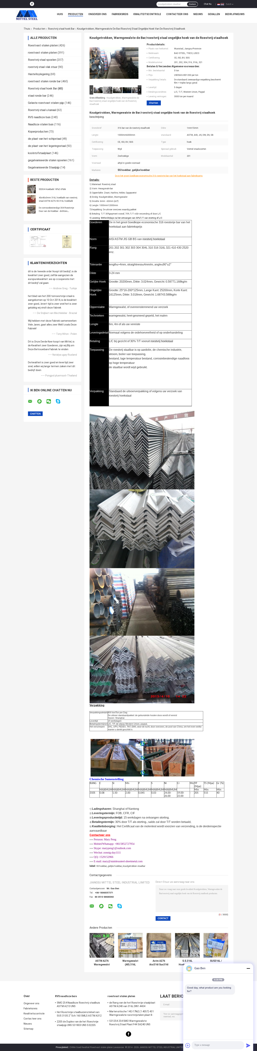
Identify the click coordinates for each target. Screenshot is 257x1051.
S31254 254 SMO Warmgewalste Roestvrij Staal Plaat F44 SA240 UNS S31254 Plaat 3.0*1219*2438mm (130, 1023)
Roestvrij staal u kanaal (42, 110)
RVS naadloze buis (39, 117)
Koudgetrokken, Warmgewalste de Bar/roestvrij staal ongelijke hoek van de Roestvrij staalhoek (114, 101)
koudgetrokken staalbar (134, 866)
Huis (60, 14)
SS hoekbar (101, 866)
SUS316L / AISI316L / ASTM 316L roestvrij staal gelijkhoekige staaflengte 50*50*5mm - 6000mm (215, 962)
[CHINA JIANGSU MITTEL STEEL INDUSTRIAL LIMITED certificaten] (38, 241)
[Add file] (187, 1045)
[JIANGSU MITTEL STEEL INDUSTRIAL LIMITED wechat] (51, 401)
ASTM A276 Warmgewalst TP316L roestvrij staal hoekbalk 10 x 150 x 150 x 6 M (102, 962)
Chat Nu (208, 4)
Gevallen (214, 14)
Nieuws (198, 14)
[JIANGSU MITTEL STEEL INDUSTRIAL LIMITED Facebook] (32, 4)
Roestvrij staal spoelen (42, 59)
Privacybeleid (62, 1047)
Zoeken (192, 4)
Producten (75, 14)
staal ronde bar (37, 95)
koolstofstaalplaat (39, 153)
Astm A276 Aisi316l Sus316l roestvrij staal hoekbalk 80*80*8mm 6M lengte (158, 962)
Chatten (153, 103)
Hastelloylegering (39, 74)
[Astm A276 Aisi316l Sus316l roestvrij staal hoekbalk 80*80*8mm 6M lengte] (159, 945)
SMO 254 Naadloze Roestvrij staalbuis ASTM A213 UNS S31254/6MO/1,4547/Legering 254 (78, 1005)
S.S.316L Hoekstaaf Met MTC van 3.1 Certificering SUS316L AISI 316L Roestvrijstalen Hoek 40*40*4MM (187, 962)
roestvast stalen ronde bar (44, 81)
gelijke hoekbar (115, 866)
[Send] (248, 1045)
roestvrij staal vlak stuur (42, 67)
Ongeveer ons (97, 14)
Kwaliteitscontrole (147, 14)
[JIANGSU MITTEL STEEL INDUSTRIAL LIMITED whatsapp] (41, 401)
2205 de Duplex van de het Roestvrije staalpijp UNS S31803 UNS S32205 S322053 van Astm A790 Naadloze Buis (79, 1024)
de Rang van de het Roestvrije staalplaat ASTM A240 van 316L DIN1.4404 (132, 1004)
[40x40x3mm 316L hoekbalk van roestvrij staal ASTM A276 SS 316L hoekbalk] (31, 199)
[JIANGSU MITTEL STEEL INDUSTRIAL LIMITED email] (32, 401)
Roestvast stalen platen (43, 45)
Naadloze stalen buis (40, 124)
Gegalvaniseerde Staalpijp (44, 167)
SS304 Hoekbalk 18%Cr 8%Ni (52, 189)
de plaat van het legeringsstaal (47, 146)
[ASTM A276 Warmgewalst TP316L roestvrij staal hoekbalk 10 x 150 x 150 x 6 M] (102, 945)
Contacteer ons (177, 14)
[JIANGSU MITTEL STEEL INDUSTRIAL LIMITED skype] (60, 401)
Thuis (27, 28)
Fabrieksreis (120, 14)
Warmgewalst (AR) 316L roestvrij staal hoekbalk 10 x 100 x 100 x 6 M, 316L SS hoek (130, 962)
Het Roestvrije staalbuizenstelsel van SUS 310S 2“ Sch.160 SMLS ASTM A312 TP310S (79, 1014)
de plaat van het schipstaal (44, 138)
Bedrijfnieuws (234, 14)
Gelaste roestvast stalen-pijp (46, 103)
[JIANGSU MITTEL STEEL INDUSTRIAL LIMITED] (27, 15)
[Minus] (248, 968)
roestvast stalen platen (42, 52)
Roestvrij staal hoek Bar (61, 28)
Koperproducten (38, 131)
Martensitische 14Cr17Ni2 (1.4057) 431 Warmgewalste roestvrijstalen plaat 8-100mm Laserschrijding (131, 1013)
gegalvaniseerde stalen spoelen (47, 160)
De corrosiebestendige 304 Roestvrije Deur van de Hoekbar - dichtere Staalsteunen (56, 211)
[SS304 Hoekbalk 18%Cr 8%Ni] (31, 189)
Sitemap (28, 1028)
